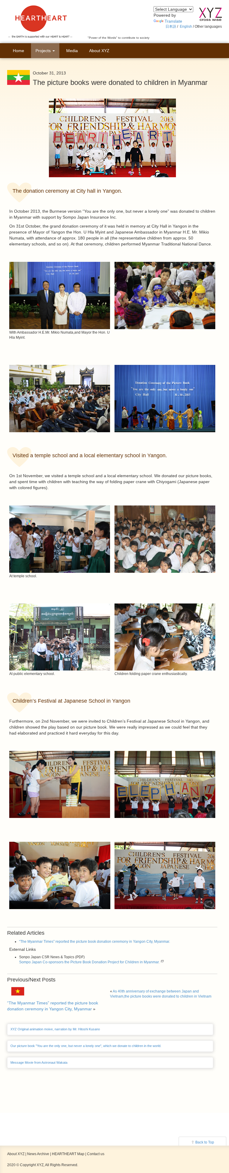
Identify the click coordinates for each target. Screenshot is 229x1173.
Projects (43, 50)
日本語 (170, 26)
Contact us (95, 1154)
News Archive (38, 1154)
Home (18, 50)
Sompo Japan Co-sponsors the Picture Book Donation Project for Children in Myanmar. (89, 962)
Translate (173, 21)
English (186, 26)
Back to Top (204, 1142)
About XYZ (99, 50)
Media (72, 50)
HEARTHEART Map (68, 1154)
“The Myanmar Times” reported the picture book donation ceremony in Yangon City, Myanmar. (94, 941)
